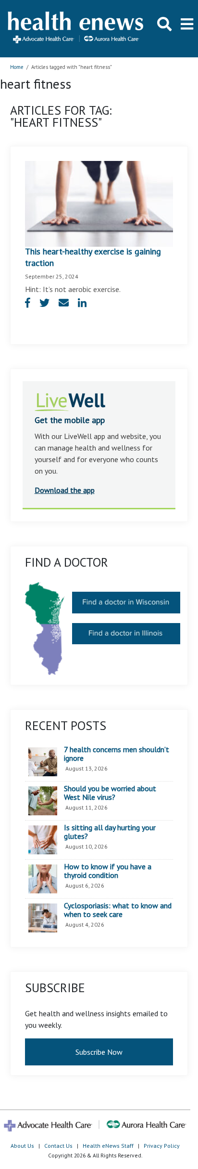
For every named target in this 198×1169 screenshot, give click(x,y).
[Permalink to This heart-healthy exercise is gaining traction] (99, 203)
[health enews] (76, 28)
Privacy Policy (162, 1145)
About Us (22, 1145)
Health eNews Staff (108, 1145)
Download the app (65, 490)
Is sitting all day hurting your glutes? (110, 832)
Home (17, 67)
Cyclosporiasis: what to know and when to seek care (118, 910)
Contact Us (58, 1145)
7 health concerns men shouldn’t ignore (116, 753)
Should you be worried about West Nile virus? (110, 792)
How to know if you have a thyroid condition (107, 871)
